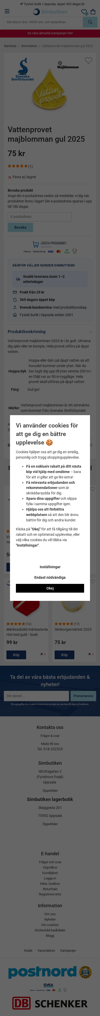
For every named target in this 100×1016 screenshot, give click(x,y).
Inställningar (50, 567)
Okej (50, 588)
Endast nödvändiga (50, 577)
